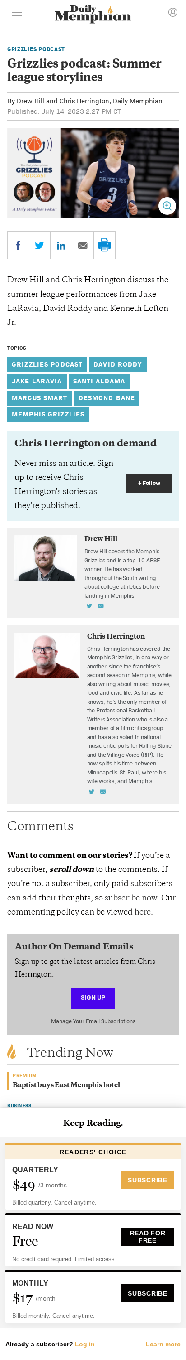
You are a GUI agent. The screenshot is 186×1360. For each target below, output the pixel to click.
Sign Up (93, 997)
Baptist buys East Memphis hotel (66, 1085)
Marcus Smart (40, 398)
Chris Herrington (84, 101)
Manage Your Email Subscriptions (93, 1021)
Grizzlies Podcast (36, 49)
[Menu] (17, 14)
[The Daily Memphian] (93, 15)
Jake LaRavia (37, 381)
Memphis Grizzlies (48, 414)
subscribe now (131, 898)
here (143, 912)
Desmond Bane (107, 398)
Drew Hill (30, 101)
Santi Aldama (99, 381)
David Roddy (117, 364)
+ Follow (149, 482)
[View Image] (167, 206)
